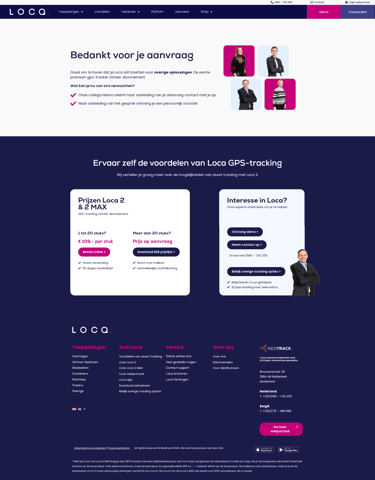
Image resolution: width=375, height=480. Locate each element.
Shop (204, 11)
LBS (194, 466)
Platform (157, 11)
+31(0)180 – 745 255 (277, 396)
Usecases (182, 11)
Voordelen (102, 11)
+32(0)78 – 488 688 (277, 411)
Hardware (128, 11)
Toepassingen (68, 11)
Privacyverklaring (118, 448)
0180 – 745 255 (256, 255)
